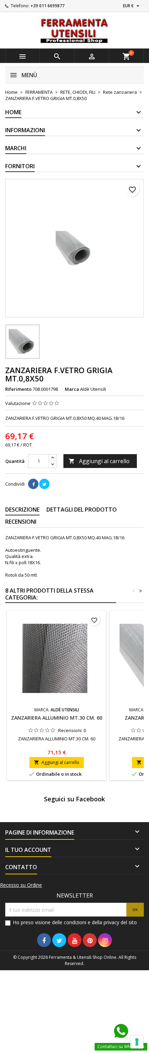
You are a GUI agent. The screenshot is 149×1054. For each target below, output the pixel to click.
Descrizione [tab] (22, 509)
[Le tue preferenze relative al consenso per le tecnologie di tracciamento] (136, 1041)
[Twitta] (44, 484)
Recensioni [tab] (20, 521)
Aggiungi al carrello (99, 461)
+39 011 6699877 (47, 6)
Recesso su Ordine (21, 885)
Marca (72, 389)
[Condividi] (33, 484)
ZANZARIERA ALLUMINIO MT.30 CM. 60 (56, 717)
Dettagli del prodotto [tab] (81, 509)
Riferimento (18, 389)
